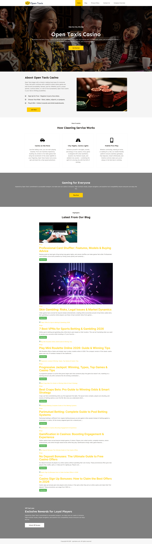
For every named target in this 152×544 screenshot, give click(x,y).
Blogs (41, 244)
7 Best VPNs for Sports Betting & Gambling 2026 (71, 328)
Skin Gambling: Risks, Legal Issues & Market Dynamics (75, 309)
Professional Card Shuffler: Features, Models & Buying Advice (75, 249)
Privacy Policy (95, 3)
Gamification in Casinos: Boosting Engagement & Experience (71, 435)
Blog (86, 3)
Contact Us (106, 3)
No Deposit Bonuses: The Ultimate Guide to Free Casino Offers (71, 458)
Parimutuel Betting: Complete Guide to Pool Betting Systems (73, 413)
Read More (43, 259)
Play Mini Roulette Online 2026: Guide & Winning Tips (74, 348)
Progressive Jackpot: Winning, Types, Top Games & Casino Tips (73, 368)
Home (79, 3)
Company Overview (119, 3)
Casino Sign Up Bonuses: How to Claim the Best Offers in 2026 (75, 480)
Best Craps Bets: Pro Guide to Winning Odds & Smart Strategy (74, 391)
